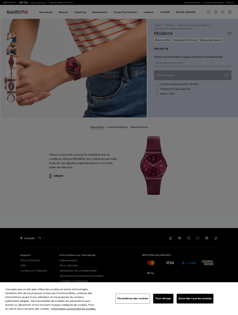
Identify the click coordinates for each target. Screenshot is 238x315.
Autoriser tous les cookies (195, 298)
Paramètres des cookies (132, 298)
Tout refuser (163, 298)
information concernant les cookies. (73, 309)
